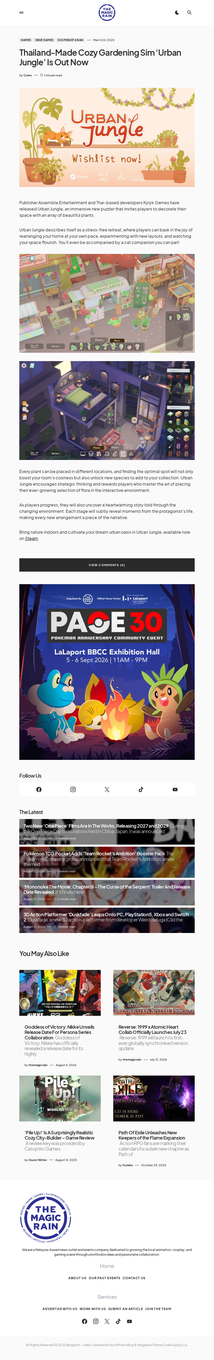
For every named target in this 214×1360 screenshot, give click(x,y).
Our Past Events (105, 1278)
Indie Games (44, 40)
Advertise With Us (60, 1309)
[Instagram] (73, 789)
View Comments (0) (107, 565)
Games (26, 40)
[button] (21, 12)
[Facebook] (39, 789)
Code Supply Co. (175, 1345)
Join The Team (158, 1309)
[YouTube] (175, 789)
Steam (31, 538)
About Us (77, 1278)
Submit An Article (125, 1309)
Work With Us (93, 1309)
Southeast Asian (70, 40)
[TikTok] (141, 789)
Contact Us (134, 1278)
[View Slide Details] (107, 672)
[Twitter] (107, 789)
